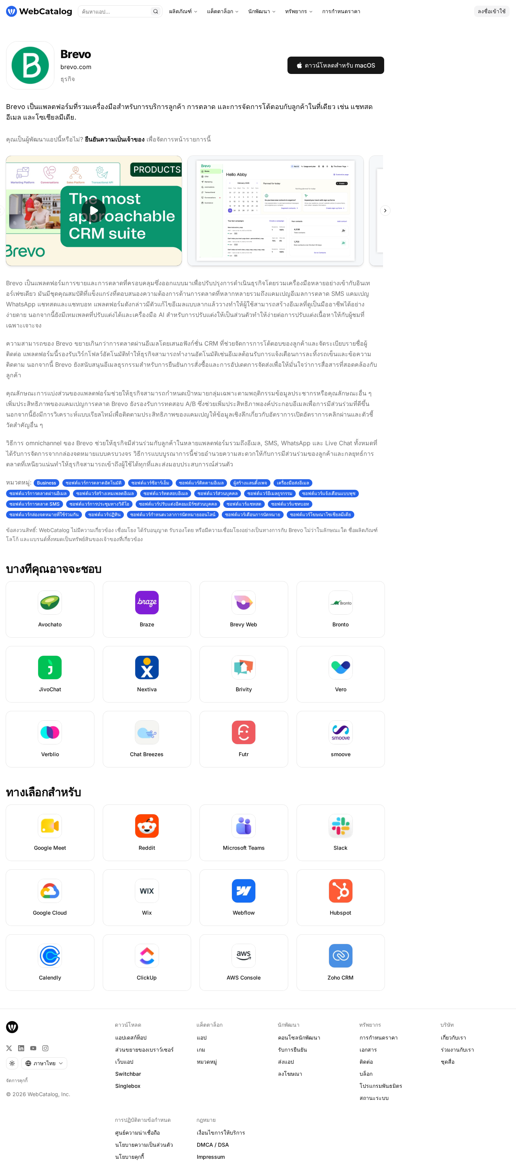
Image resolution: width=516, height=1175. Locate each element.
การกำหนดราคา (341, 11)
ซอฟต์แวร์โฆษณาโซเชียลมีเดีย (320, 514)
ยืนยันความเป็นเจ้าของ (115, 139)
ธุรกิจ (67, 79)
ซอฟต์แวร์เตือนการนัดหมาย (252, 514)
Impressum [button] (211, 1156)
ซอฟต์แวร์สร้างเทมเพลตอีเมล (105, 493)
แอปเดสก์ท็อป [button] (131, 1037)
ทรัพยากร (296, 11)
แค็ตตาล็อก (220, 11)
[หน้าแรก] (39, 11)
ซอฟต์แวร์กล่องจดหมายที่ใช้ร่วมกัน (44, 514)
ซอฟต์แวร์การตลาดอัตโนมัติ (94, 483)
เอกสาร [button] (368, 1049)
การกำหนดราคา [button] (379, 1037)
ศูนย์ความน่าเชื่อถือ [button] (137, 1132)
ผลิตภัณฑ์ (180, 11)
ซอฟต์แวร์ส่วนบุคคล (218, 493)
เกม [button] (201, 1049)
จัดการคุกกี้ (17, 1080)
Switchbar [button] (128, 1073)
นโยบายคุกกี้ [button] (129, 1156)
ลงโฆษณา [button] (290, 1073)
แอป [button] (202, 1037)
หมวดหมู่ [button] (207, 1061)
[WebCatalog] (12, 1027)
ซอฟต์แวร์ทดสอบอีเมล (166, 493)
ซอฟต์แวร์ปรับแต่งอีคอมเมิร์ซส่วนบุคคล (178, 504)
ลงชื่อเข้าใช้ (492, 11)
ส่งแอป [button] (286, 1061)
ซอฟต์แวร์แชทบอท (290, 504)
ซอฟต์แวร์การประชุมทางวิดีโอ (99, 504)
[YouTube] (33, 1048)
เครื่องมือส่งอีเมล (293, 483)
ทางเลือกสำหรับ (43, 792)
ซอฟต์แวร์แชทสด (244, 504)
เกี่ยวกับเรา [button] (453, 1037)
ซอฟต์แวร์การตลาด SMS (34, 504)
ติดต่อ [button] (366, 1061)
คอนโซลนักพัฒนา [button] (299, 1037)
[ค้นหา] (155, 11)
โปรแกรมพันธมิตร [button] (381, 1086)
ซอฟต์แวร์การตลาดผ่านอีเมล (37, 493)
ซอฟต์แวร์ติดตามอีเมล (201, 483)
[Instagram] (45, 1048)
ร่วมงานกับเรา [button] (457, 1049)
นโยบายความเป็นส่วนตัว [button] (144, 1144)
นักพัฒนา (259, 11)
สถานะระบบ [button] (374, 1098)
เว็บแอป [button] (124, 1061)
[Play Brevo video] (94, 211)
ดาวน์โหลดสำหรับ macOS (340, 65)
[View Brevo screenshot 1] (275, 211)
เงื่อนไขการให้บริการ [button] (221, 1132)
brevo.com (75, 67)
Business (46, 483)
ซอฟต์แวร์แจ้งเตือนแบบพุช (328, 493)
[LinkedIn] (21, 1048)
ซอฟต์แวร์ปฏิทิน (104, 514)
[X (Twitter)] (9, 1048)
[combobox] (44, 1063)
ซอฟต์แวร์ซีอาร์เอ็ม (150, 483)
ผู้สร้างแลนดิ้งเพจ (250, 483)
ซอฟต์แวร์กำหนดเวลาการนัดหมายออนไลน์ (172, 514)
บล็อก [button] (366, 1073)
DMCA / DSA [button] (213, 1144)
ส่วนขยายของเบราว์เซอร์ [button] (144, 1049)
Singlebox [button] (128, 1086)
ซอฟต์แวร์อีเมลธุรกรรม (269, 493)
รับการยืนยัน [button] (292, 1049)
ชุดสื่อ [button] (447, 1061)
